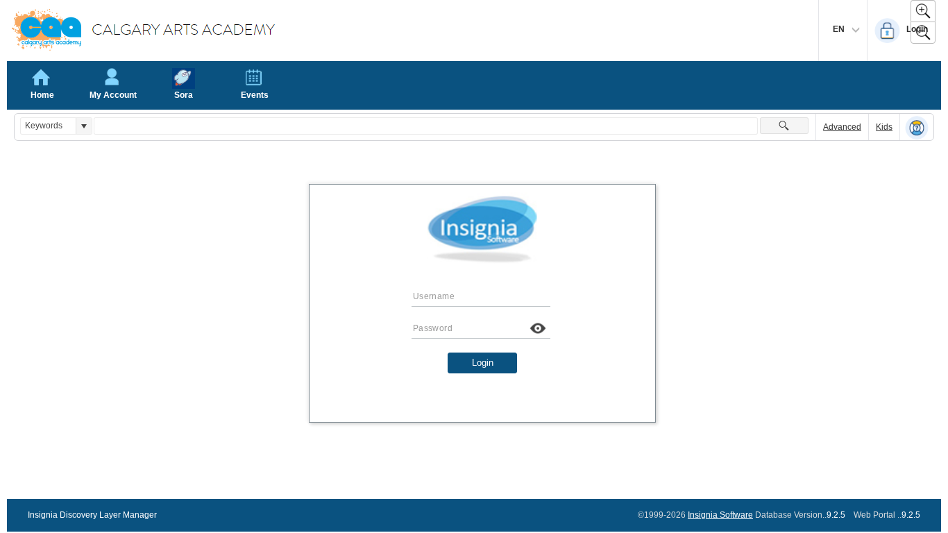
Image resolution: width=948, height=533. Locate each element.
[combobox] (48, 126)
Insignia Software (720, 515)
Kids (884, 127)
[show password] (537, 328)
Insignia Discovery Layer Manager (92, 515)
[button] (84, 126)
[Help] (916, 128)
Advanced (842, 127)
